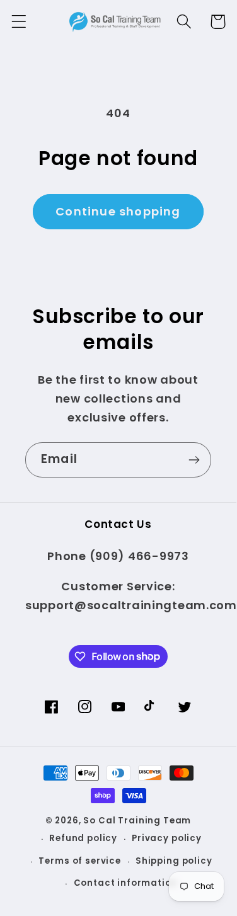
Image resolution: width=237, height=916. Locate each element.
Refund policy (83, 838)
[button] (19, 21)
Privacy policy (167, 838)
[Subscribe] (194, 460)
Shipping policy (174, 861)
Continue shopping (117, 211)
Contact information (126, 883)
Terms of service (79, 861)
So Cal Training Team (137, 821)
